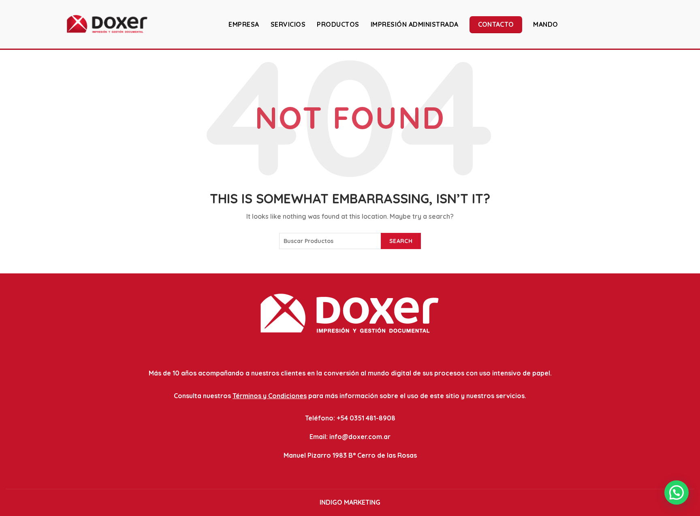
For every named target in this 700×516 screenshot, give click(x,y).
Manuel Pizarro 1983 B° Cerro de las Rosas (350, 455)
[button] (676, 492)
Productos (338, 24)
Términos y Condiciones (270, 396)
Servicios (288, 24)
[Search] (687, 24)
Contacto (496, 24)
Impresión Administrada (415, 24)
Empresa (243, 24)
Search (400, 241)
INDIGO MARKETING (350, 502)
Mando (545, 24)
